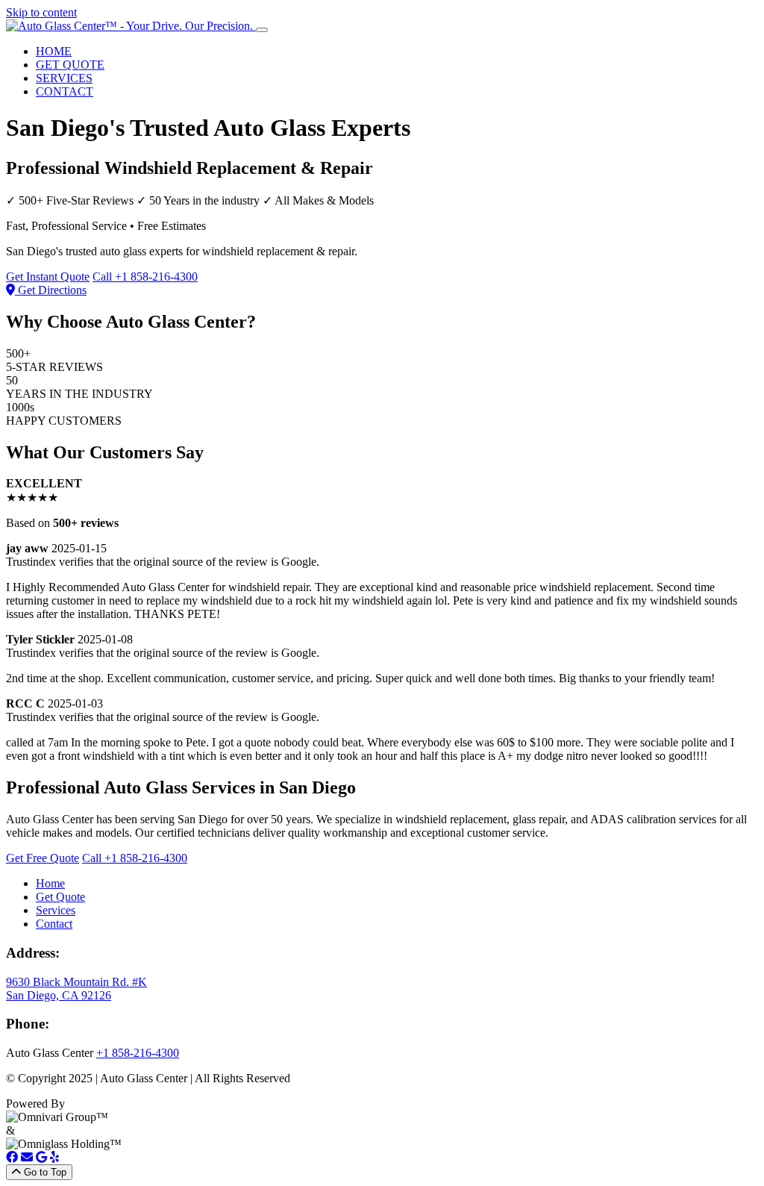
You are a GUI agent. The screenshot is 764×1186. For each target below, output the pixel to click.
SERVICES (64, 78)
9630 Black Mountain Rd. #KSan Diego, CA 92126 (76, 989)
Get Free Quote (42, 858)
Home (50, 883)
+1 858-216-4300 (137, 1052)
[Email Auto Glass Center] (27, 1157)
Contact (54, 923)
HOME (54, 51)
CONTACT (64, 91)
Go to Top (43, 1172)
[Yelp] (54, 1157)
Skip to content (41, 12)
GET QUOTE (70, 64)
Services (55, 910)
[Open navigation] (262, 30)
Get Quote (60, 896)
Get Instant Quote (48, 276)
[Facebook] (12, 1157)
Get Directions (51, 290)
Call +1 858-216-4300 (145, 276)
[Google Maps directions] (41, 1157)
